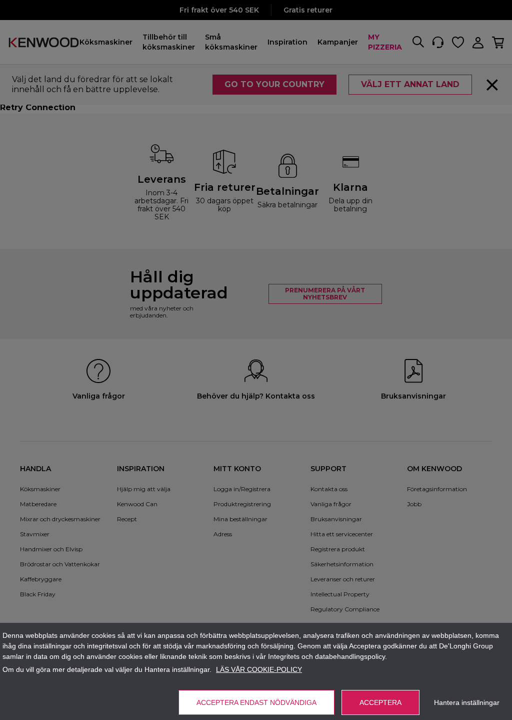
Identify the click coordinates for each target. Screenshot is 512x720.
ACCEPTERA (381, 702)
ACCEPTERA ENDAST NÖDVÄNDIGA (256, 702)
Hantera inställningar (467, 702)
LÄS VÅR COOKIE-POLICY (259, 669)
